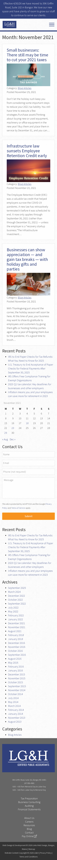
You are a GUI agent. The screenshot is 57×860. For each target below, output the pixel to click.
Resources (29, 825)
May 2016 (13, 662)
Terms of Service (18, 508)
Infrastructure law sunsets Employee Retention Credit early (27, 150)
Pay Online (28, 836)
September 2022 (17, 603)
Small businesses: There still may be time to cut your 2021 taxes (27, 54)
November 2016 (16, 647)
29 (5, 432)
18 (27, 423)
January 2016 (15, 670)
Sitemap (31, 849)
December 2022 (16, 595)
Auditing (29, 805)
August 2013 (14, 721)
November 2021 (16, 627)
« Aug (5, 439)
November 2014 (16, 690)
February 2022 (16, 615)
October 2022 (15, 599)
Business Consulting (29, 802)
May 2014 (13, 702)
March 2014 (14, 706)
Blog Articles (24, 88)
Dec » (12, 439)
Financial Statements (29, 809)
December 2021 (16, 623)
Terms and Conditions (28, 856)
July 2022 (13, 607)
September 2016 (17, 654)
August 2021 (14, 631)
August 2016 (14, 658)
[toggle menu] (51, 24)
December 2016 (16, 643)
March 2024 (14, 591)
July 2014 (13, 698)
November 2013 (16, 717)
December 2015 (16, 674)
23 (13, 428)
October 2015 (15, 682)
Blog (29, 829)
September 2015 (17, 686)
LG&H (19, 24)
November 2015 (16, 678)
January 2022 (15, 619)
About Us (29, 818)
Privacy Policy (45, 853)
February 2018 (16, 635)
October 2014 (15, 694)
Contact (29, 832)
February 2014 (16, 709)
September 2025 (17, 588)
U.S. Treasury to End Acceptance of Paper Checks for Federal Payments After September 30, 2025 (30, 368)
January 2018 (15, 639)
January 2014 (15, 713)
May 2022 (13, 611)
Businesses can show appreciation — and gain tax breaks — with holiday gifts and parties (27, 259)
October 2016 (15, 650)
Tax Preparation (29, 798)
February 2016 (16, 666)
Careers (29, 821)
